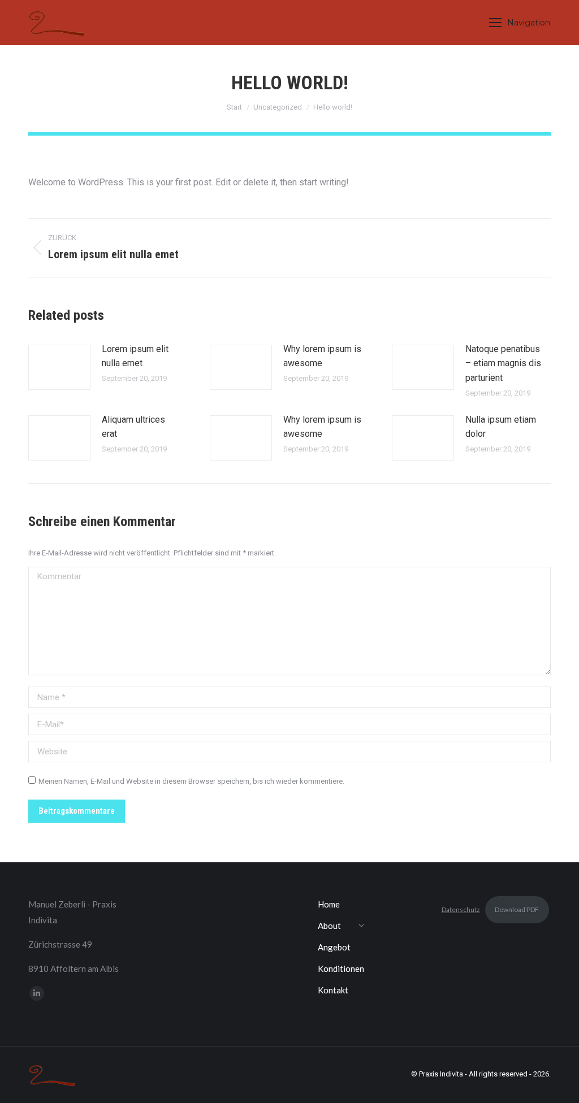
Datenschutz (461, 909)
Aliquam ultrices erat (133, 427)
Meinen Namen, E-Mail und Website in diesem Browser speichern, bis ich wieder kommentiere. (191, 781)
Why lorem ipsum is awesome (322, 356)
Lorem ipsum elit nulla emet (135, 356)
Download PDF (517, 909)
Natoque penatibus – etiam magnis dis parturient (503, 363)
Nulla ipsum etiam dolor (500, 427)
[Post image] (59, 367)
